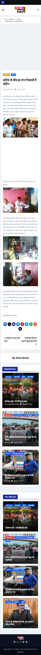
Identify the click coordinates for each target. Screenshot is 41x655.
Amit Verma (9, 89)
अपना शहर (16, 377)
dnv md (8, 442)
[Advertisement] (20, 47)
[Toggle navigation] (3, 10)
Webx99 (20, 652)
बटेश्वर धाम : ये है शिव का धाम (16, 401)
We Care (8, 377)
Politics (6, 75)
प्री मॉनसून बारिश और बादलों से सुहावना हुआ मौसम (29, 339)
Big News (9, 415)
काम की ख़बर (29, 415)
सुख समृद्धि (30, 377)
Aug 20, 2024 (27, 404)
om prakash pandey (12, 404)
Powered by (31, 649)
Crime (8, 453)
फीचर (13, 75)
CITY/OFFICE (19, 415)
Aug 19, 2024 (18, 442)
